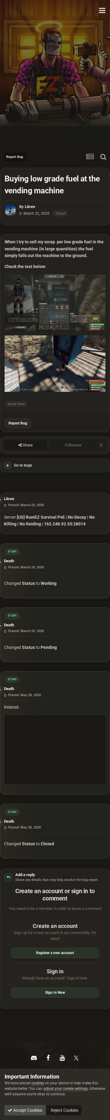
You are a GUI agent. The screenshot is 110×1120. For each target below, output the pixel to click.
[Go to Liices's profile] (10, 210)
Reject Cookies (64, 1110)
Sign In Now (55, 992)
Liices (30, 206)
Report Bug (18, 423)
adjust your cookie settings (65, 1088)
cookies (37, 1083)
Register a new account (55, 953)
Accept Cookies (27, 1110)
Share (27, 445)
